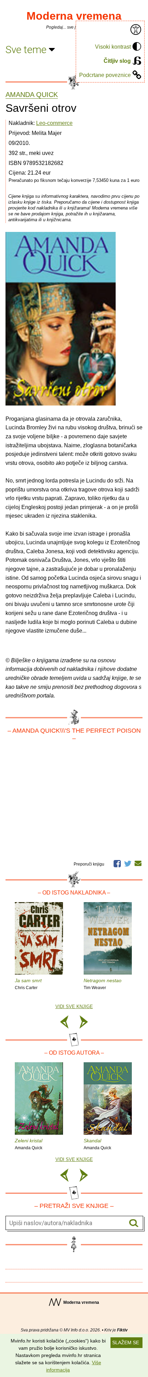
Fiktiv (122, 1330)
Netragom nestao (102, 984)
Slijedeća (84, 1023)
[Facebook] (117, 863)
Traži (134, 1223)
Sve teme (27, 49)
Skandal (97, 1144)
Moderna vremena (74, 16)
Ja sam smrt (28, 984)
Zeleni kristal (28, 1144)
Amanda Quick (32, 94)
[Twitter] (127, 863)
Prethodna (64, 1023)
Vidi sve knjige (74, 1006)
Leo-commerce (54, 123)
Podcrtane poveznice (105, 75)
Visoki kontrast (113, 47)
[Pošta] (138, 863)
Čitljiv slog (117, 61)
